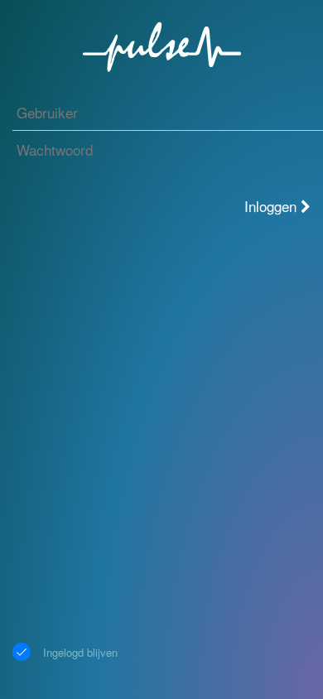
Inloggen (272, 205)
